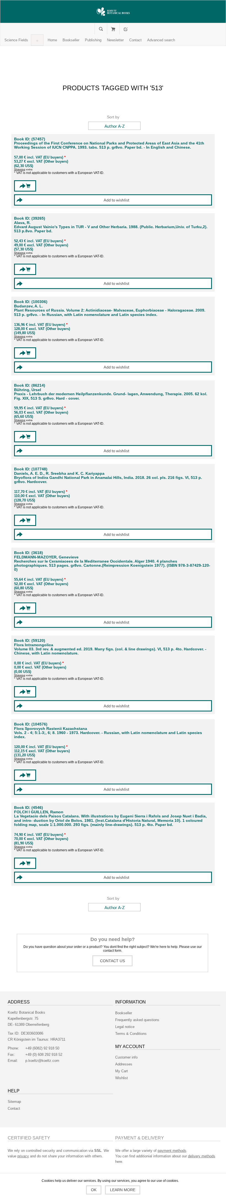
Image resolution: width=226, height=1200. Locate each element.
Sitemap (14, 1102)
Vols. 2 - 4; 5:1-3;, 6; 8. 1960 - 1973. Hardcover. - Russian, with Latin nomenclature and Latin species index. (108, 735)
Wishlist (121, 1078)
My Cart (113, 28)
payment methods (172, 1151)
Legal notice (124, 1027)
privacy (23, 1156)
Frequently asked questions (137, 1020)
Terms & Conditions (131, 1034)
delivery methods (201, 1156)
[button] (16, 40)
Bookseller (123, 1013)
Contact (14, 1108)
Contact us (112, 961)
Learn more (122, 1190)
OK (93, 1190)
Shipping (19, 169)
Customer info (126, 1057)
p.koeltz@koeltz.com (42, 1061)
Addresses (123, 1064)
